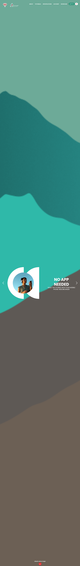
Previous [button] (3, 283)
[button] (40, 563)
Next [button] (77, 283)
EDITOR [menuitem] (72, 3)
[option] (40, 283)
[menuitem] (31, 4)
